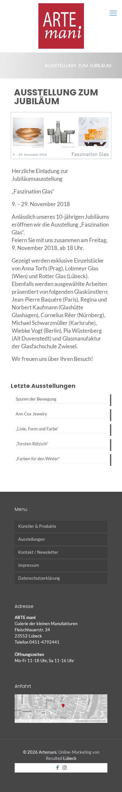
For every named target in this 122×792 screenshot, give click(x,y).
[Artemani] (61, 26)
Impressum (28, 565)
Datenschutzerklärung (39, 578)
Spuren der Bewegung (36, 399)
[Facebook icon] (57, 767)
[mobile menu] (113, 13)
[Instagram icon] (64, 767)
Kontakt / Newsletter (38, 552)
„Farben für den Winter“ (38, 458)
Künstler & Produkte (37, 526)
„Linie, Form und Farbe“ (37, 428)
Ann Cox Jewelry (31, 413)
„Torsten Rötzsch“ (32, 443)
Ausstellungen (31, 539)
